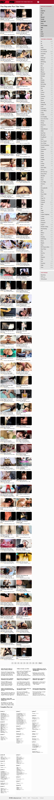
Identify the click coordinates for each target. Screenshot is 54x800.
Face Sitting (47, 143)
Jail (47, 208)
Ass (1, 718)
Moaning (47, 236)
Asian (21, 211)
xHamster (2, 578)
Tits (41, 8)
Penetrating (3, 773)
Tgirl (18, 768)
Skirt (18, 757)
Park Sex (47, 253)
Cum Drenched (20, 722)
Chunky (2, 737)
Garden (47, 165)
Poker (47, 259)
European (19, 734)
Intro (47, 206)
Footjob (42, 19)
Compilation (19, 713)
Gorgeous (34, 718)
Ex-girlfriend (47, 137)
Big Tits (21, 61)
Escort (42, 36)
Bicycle (2, 726)
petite (28, 224)
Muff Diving (47, 238)
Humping (47, 200)
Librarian (47, 220)
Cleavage (47, 102)
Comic (47, 106)
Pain (47, 251)
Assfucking (47, 53)
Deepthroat (19, 728)
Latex (33, 744)
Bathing (2, 725)
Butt (47, 88)
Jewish (33, 734)
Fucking (47, 163)
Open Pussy (47, 249)
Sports (18, 761)
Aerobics (3, 713)
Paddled (3, 771)
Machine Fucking (47, 226)
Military (47, 232)
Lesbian (47, 216)
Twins (18, 774)
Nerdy (47, 240)
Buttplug (47, 86)
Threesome (10, 238)
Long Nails (35, 747)
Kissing (34, 738)
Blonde (47, 70)
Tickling (18, 769)
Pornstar (12, 211)
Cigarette (47, 96)
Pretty (42, 23)
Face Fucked (47, 141)
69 (47, 43)
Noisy (47, 245)
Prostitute (47, 263)
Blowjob (9, 20)
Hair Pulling (47, 181)
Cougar (18, 716)
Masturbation (13, 401)
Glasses (34, 717)
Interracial (9, 265)
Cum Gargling (47, 116)
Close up (3, 738)
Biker (2, 728)
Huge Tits (47, 198)
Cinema (47, 98)
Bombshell (47, 74)
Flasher (47, 155)
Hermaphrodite (47, 188)
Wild (18, 788)
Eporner (2, 20)
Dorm (47, 127)
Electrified (47, 135)
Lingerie (47, 224)
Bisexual (42, 17)
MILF (29, 292)
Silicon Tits (3, 791)
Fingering (14, 428)
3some (14, 238)
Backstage (47, 57)
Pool (47, 261)
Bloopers (47, 72)
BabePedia (43, 275)
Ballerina (47, 59)
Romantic (16, 88)
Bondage (47, 76)
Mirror (47, 234)
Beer (47, 65)
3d (47, 41)
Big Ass (47, 67)
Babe (24, 20)
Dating (47, 122)
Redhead (3, 783)
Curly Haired (20, 724)
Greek (47, 179)
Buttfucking (47, 84)
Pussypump (3, 779)
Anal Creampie (44, 25)
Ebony (25, 387)
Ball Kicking (47, 61)
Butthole (3, 732)
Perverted (3, 774)
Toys (28, 61)
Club (2, 739)
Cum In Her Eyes (47, 118)
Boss (47, 78)
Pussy (47, 267)
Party (47, 255)
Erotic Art (19, 733)
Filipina (18, 740)
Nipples (47, 243)
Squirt (30, 61)
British (2, 731)
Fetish (13, 48)
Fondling (47, 159)
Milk (2, 757)
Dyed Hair (47, 133)
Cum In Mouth (20, 723)
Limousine (34, 745)
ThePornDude (44, 279)
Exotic (47, 139)
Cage (47, 90)
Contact (42, 798)
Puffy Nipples (4, 778)
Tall (17, 767)
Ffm (18, 739)
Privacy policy (35, 798)
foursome (14, 618)
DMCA (24, 798)
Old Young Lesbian (47, 247)
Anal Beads (3, 714)
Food (47, 161)
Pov (41, 29)
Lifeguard (47, 222)
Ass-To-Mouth (47, 51)
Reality (8, 469)
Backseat (3, 724)
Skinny (2, 792)
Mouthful (3, 759)
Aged (47, 47)
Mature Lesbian (36, 752)
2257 (29, 798)
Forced (18, 741)
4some (30, 48)
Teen (29, 20)
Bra (1, 730)
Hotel (47, 196)
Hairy (33, 724)
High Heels (43, 21)
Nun (2, 763)
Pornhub (18, 20)
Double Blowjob (47, 129)
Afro (47, 45)
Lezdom (47, 218)
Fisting (47, 153)
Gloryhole (47, 175)
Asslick (47, 55)
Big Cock (3, 727)
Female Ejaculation (47, 145)
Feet (29, 455)
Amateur (5, 20)
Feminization (47, 149)
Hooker (34, 727)
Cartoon (47, 92)
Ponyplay (3, 775)
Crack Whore (47, 110)
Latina (47, 212)
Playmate (47, 257)
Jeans (33, 733)
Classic (47, 100)
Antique (2, 717)
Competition (47, 108)
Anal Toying (3, 715)
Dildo (42, 27)
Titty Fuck (19, 770)
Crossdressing (20, 719)
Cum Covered (20, 720)
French (42, 13)
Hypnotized (35, 729)
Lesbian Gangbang (47, 214)
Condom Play (20, 714)
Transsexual (19, 772)
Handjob (12, 102)
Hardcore (29, 170)
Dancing (47, 120)
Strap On (19, 763)
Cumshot (12, 61)
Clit (41, 15)
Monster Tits (4, 758)
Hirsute (47, 192)
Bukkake (47, 82)
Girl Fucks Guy (47, 171)
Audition (3, 719)
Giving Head (47, 173)
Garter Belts (47, 167)
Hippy (47, 190)
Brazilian (47, 80)
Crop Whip (19, 718)
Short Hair (3, 789)
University (19, 779)
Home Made (47, 194)
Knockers (34, 739)
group (29, 116)
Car (1, 736)
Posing (2, 777)
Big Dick (21, 34)
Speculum (19, 759)
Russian (13, 442)
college (27, 48)
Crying (47, 112)
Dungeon (19, 729)
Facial (18, 738)
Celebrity (6, 632)
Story (18, 762)
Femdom (47, 147)
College (29, 481)
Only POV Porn (7, 2)
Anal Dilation (47, 49)
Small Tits (43, 10)
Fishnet (47, 151)
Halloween (34, 725)
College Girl (47, 104)
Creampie (10, 48)
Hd (47, 186)
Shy (1, 790)
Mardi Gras (35, 751)
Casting (13, 374)
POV (12, 20)
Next (40, 663)
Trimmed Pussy (20, 773)
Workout (19, 789)
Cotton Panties (20, 715)
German (47, 169)
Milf (47, 230)
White (18, 787)
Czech (42, 34)
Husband (47, 202)
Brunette (21, 156)
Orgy (5, 306)
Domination (47, 124)
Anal (42, 31)
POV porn (43, 277)
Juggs (47, 210)
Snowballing (19, 758)
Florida (47, 157)
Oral (2, 767)
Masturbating (47, 228)
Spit (18, 760)
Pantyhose (3, 772)
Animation (3, 716)
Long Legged (35, 746)
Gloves (47, 177)
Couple (18, 717)
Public (47, 265)
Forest (18, 743)
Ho (33, 728)
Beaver (47, 63)
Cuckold (47, 114)
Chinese (47, 94)
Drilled (47, 131)
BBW (8, 605)
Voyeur (18, 783)
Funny (33, 713)
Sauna (2, 788)
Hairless (34, 723)
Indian (47, 204)
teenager (29, 374)
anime (27, 34)
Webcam (16, 632)
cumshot (14, 415)
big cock (30, 34)
